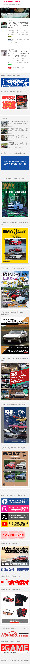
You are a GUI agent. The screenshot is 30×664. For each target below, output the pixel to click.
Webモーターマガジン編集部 (18, 67)
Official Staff (11, 20)
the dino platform (17, 662)
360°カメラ (9, 13)
